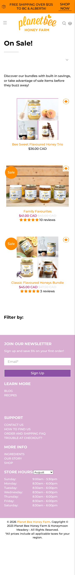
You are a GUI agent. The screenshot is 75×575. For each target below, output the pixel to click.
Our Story (13, 458)
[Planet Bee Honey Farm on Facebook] (11, 404)
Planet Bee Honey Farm (33, 521)
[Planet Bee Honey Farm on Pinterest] (20, 404)
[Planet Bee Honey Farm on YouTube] (16, 404)
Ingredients (14, 454)
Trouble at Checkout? (23, 438)
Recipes (10, 395)
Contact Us (14, 425)
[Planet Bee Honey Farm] (37, 23)
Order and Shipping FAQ (25, 433)
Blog (8, 391)
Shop (8, 463)
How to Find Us (17, 429)
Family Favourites (38, 211)
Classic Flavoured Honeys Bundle (37, 283)
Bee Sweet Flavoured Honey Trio (37, 144)
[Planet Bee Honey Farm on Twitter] (6, 404)
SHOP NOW (65, 6)
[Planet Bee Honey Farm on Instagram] (25, 404)
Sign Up (37, 373)
